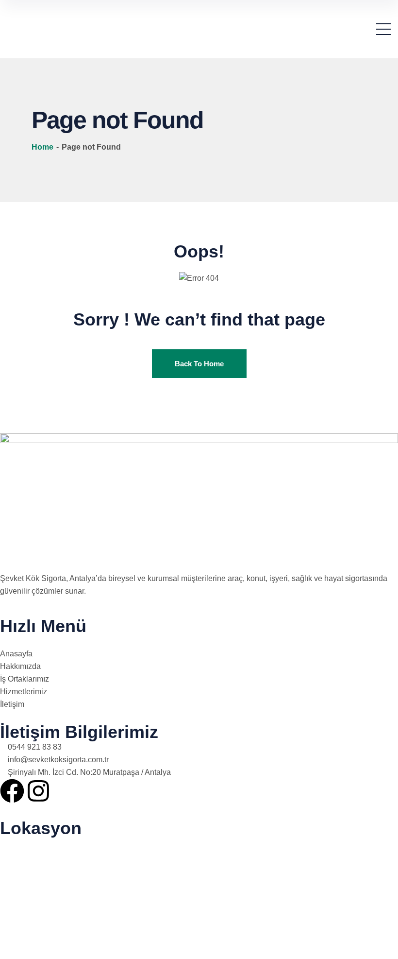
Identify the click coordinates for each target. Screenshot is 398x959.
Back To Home (199, 364)
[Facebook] (12, 791)
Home (43, 147)
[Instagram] (38, 791)
